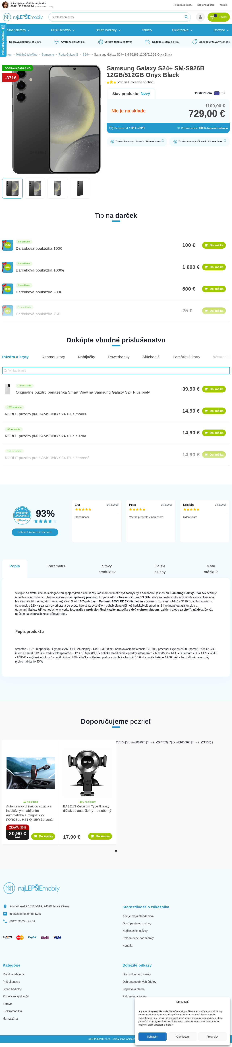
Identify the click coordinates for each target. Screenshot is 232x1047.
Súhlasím (152, 1036)
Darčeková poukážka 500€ (39, 292)
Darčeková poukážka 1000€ (40, 270)
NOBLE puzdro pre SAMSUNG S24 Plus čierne (45, 436)
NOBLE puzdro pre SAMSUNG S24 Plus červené (47, 458)
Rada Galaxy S (68, 54)
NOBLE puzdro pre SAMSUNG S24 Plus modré (46, 414)
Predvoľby (212, 1036)
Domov (6, 54)
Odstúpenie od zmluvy (137, 923)
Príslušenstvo (11, 981)
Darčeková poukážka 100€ (39, 248)
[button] (200, 17)
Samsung (48, 54)
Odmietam (182, 1036)
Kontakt (223, 5)
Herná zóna (10, 1018)
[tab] (116, 850)
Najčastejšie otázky (135, 930)
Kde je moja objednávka (138, 916)
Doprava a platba (205, 5)
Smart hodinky (12, 989)
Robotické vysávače (16, 996)
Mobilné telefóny (26, 54)
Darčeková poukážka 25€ (38, 314)
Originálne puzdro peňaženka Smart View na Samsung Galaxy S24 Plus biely (83, 392)
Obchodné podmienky (137, 974)
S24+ (86, 54)
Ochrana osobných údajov (139, 981)
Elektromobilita (12, 1011)
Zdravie (8, 1003)
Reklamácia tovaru (183, 5)
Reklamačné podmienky (138, 938)
